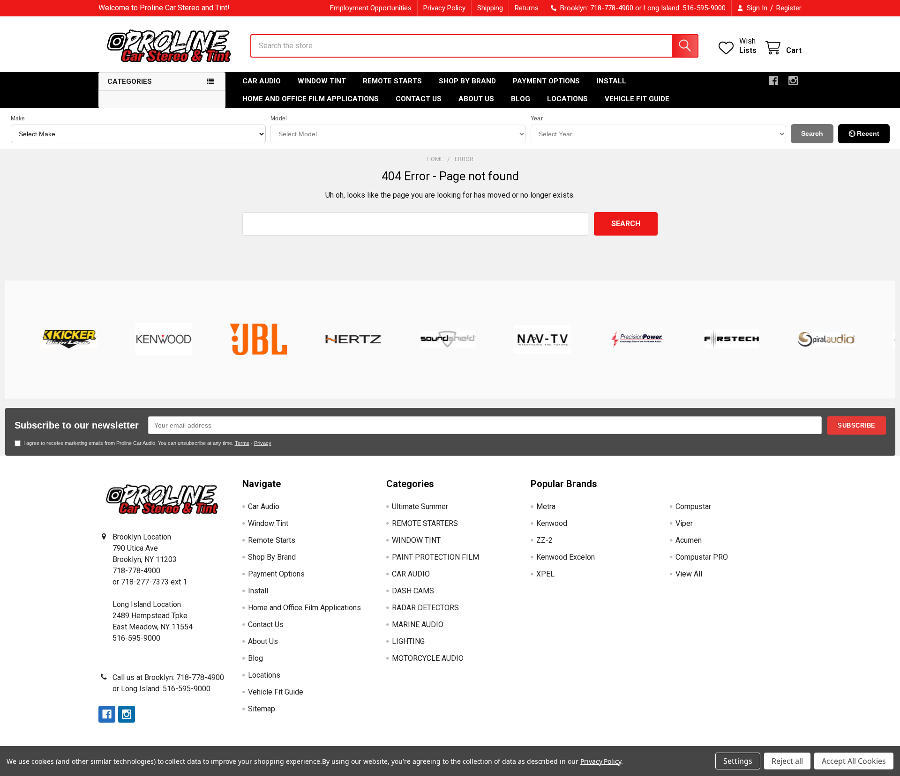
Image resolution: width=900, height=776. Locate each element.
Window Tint (322, 81)
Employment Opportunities (371, 8)
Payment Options (546, 81)
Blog (520, 99)
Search (812, 133)
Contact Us (419, 99)
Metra (545, 506)
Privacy (262, 443)
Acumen (688, 540)
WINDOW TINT (416, 540)
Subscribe (857, 425)
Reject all (787, 761)
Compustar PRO (701, 557)
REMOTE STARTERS (425, 523)
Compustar (693, 506)
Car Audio (261, 81)
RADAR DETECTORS (425, 607)
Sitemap (261, 708)
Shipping (490, 8)
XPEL (545, 573)
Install (611, 81)
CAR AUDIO (411, 573)
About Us (476, 99)
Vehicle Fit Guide (637, 99)
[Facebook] (773, 80)
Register (789, 8)
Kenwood (551, 523)
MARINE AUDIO (417, 624)
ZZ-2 (544, 540)
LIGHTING (408, 641)
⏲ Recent (863, 133)
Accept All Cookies (854, 761)
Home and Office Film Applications (310, 99)
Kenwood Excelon (565, 557)
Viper (684, 523)
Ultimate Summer (420, 506)
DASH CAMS (413, 590)
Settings (737, 761)
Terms (242, 443)
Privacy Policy (444, 8)
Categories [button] (129, 81)
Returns (527, 8)
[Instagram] (793, 80)
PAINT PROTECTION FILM (435, 557)
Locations (567, 99)
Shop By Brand (467, 81)
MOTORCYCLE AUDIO (428, 658)
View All (688, 573)
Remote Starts (392, 81)
